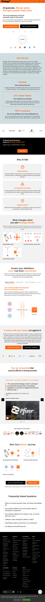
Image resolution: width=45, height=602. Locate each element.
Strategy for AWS (26, 538)
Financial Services (17, 540)
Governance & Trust (6, 549)
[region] (22, 598)
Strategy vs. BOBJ (36, 556)
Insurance (15, 549)
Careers (24, 573)
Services (15, 567)
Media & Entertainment (16, 554)
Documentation (6, 571)
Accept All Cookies (26, 599)
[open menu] (43, 1)
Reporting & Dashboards (5, 559)
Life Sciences (16, 544)
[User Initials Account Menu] (40, 1)
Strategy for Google (25, 541)
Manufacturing (16, 551)
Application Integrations (5, 544)
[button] (22, 504)
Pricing (4, 565)
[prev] (2, 399)
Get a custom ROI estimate (29, 26)
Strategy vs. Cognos (35, 558)
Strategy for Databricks (25, 547)
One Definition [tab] (19, 282)
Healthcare (15, 542)
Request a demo (33, 482)
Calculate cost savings (13, 347)
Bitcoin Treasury (26, 571)
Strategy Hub (25, 586)
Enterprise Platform (5, 556)
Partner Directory (7, 575)
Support (14, 573)
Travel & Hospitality (15, 559)
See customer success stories (22, 428)
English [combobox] (5, 591)
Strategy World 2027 (35, 549)
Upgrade (15, 577)
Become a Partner (26, 569)
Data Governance (7, 541)
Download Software (5, 578)
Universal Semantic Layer (6, 539)
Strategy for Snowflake (25, 551)
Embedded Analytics (5, 563)
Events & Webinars (36, 540)
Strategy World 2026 (35, 546)
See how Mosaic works (11, 26)
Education (15, 546)
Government (15, 548)
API (3, 569)
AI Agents (5, 547)
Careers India (25, 575)
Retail (14, 538)
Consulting (15, 569)
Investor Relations (26, 581)
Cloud (14, 571)
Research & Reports (34, 543)
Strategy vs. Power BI (35, 562)
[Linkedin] (20, 592)
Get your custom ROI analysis (15, 482)
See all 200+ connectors (31, 347)
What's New (35, 554)
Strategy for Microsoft (25, 544)
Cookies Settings (17, 599)
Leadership (24, 583)
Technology (15, 557)
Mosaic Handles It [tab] (9, 282)
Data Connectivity (26, 557)
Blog (33, 538)
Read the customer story (12, 396)
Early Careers (25, 579)
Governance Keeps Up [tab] (30, 282)
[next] (42, 399)
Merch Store (25, 585)
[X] (17, 592)
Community (5, 567)
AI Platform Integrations (5, 553)
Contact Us (24, 577)
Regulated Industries (24, 554)
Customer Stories (36, 552)
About (24, 567)
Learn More (22, 151)
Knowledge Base (6, 573)
